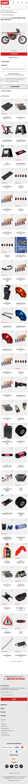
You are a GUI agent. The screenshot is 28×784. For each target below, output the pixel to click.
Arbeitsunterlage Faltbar (7, 186)
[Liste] (26, 96)
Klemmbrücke (21, 186)
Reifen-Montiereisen (7, 655)
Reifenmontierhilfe (7, 303)
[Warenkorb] (26, 3)
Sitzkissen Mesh (7, 607)
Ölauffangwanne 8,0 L (7, 117)
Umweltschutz (4, 732)
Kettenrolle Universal (21, 441)
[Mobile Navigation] (2, 7)
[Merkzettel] (22, 3)
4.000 (21, 632)
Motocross (7, 163)
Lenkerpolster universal (7, 465)
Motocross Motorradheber (7, 140)
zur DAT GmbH (21, 74)
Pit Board (21, 489)
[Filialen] (14, 3)
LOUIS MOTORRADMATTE (21, 163)
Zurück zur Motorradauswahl (8, 14)
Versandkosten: (7, 778)
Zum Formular (16, 81)
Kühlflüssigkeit (7, 561)
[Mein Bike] (18, 3)
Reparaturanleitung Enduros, (20, 255)
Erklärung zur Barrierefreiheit (7, 730)
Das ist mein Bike (14, 54)
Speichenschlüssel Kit (7, 326)
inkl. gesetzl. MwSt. (10, 776)
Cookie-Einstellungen (5, 735)
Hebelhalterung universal (21, 303)
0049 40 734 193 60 (16, 679)
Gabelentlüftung (21, 418)
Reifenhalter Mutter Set (7, 209)
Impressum (3, 719)
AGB (2, 721)
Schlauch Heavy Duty (21, 117)
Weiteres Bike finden (13, 57)
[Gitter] (23, 96)
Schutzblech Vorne (20, 561)
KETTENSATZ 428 (20, 584)
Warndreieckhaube (7, 632)
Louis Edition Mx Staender (21, 140)
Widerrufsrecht (4, 726)
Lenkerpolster (20, 465)
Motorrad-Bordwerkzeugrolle (20, 655)
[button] (26, 7)
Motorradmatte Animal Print (7, 513)
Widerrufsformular (5, 728)
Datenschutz (3, 724)
